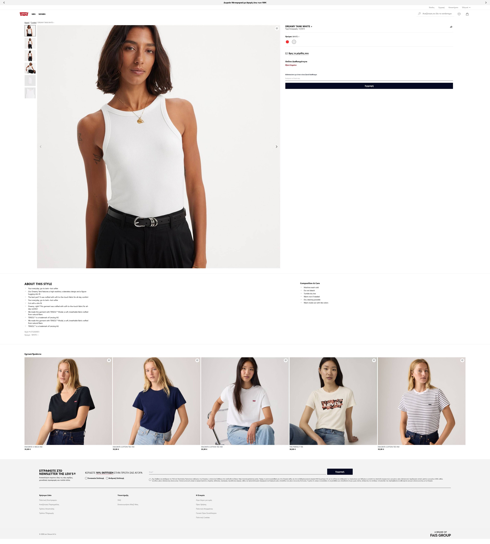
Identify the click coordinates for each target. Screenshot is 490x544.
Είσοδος (431, 7)
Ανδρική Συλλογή (116, 478)
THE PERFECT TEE (296, 446)
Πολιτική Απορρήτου (204, 508)
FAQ (119, 500)
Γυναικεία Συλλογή (96, 478)
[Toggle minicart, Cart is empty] (467, 14)
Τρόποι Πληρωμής (46, 513)
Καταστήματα (453, 7)
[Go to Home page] (24, 14)
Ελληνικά (465, 7)
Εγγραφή (442, 7)
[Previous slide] (4, 2)
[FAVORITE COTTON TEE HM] (156, 401)
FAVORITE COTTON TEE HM (123, 446)
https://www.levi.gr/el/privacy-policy (249, 479)
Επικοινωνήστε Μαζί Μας (128, 504)
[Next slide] (485, 2)
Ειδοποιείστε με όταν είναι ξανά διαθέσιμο (301, 74)
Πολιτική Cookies (203, 517)
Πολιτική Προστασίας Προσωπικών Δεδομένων (186, 479)
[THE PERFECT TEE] (333, 401)
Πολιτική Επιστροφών (48, 500)
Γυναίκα (33, 22)
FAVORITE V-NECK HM (33, 446)
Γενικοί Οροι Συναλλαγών (206, 513)
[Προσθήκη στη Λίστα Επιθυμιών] (277, 28)
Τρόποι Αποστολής (46, 508)
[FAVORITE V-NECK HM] (68, 401)
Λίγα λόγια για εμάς (204, 500)
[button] (435, 13)
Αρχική (26, 22)
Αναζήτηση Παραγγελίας (49, 504)
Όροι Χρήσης (201, 504)
